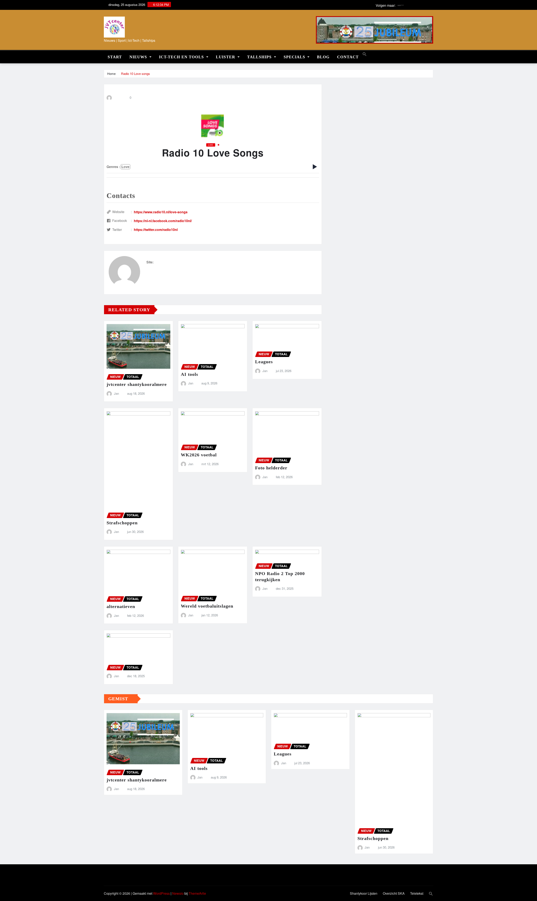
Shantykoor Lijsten (363, 893)
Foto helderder (271, 467)
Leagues (264, 361)
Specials (295, 57)
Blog (323, 57)
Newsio (178, 893)
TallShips (260, 57)
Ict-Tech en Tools (182, 57)
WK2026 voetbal (199, 454)
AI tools (189, 374)
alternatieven (121, 606)
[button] (364, 53)
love (125, 166)
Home (111, 73)
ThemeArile (197, 893)
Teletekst (416, 893)
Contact (348, 57)
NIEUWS (138, 57)
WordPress (161, 893)
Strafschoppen (122, 522)
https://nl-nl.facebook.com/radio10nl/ (163, 220)
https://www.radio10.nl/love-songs (161, 212)
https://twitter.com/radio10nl (156, 229)
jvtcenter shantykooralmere (137, 384)
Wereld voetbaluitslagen (207, 606)
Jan (116, 393)
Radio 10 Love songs (135, 73)
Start (115, 57)
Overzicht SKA (394, 893)
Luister (226, 57)
